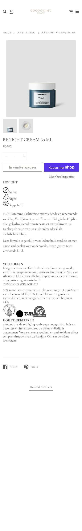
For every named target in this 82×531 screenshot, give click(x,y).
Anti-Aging (26, 32)
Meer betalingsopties (61, 176)
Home (7, 32)
